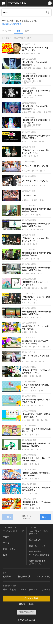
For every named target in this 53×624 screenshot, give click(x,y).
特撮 (5, 555)
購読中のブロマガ (37, 545)
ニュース (22, 589)
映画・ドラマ (9, 549)
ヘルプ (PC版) (43, 576)
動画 (18, 30)
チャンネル (7, 30)
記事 (27, 30)
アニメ (6, 543)
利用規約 (7, 576)
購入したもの (35, 539)
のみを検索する (11, 24)
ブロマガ (7, 537)
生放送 (13, 589)
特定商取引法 (24, 576)
